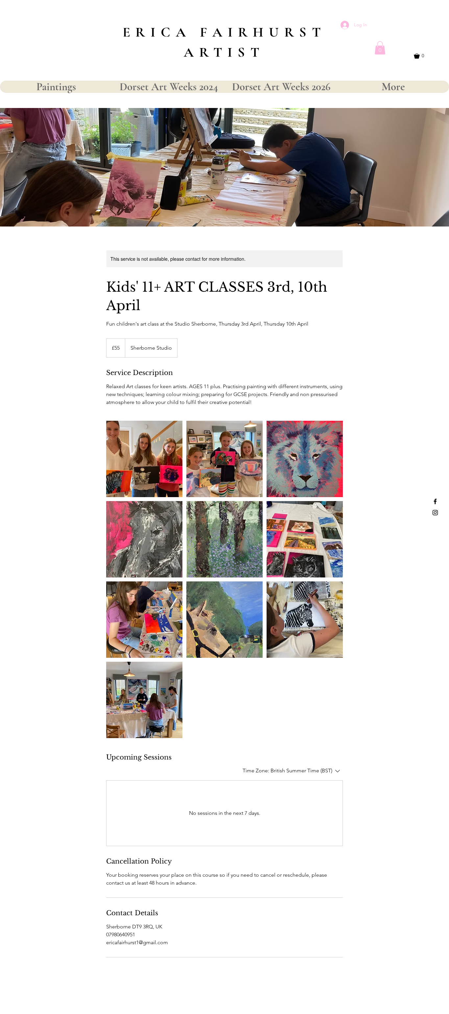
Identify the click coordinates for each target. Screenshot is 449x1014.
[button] (380, 48)
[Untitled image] (144, 459)
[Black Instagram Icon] (435, 512)
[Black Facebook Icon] (435, 501)
